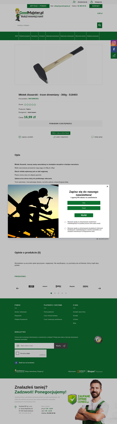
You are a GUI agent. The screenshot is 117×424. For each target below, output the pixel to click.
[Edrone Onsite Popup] (58, 212)
